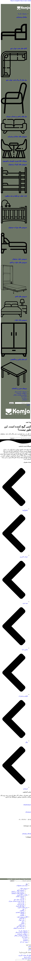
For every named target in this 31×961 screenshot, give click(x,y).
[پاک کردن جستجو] (14, 403)
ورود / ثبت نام (24, 942)
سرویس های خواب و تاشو (18, 262)
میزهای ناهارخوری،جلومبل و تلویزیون (15, 161)
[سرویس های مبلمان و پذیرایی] (14, 133)
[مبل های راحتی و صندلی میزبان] (14, 113)
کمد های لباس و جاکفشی (18, 359)
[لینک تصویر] (19, 877)
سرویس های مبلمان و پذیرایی (17, 136)
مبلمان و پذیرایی (21, 17)
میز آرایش (21, 924)
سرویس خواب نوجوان (19, 259)
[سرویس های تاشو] (14, 293)
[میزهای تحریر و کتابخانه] (14, 385)
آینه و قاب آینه (20, 926)
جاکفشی (22, 910)
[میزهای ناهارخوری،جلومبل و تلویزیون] (14, 157)
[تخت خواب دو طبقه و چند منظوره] (14, 192)
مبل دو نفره (21, 902)
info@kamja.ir (27, 804)
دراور (22, 921)
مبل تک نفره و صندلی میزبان (16, 901)
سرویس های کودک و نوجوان (17, 164)
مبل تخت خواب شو (19, 899)
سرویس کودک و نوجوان (17, 893)
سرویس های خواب (20, 320)
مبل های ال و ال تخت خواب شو (16, 80)
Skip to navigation (15, 0)
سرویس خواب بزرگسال (17, 891)
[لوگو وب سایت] (23, 11)
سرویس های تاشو (21, 296)
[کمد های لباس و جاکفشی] (14, 356)
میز (23, 909)
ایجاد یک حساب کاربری (25, 955)
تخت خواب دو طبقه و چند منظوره (16, 196)
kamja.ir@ (28, 812)
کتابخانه (22, 913)
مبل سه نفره (20, 904)
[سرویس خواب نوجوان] (14, 255)
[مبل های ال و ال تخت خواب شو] (14, 76)
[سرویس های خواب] (14, 316)
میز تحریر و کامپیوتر (18, 928)
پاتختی (22, 923)
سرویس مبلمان (20, 896)
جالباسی (22, 915)
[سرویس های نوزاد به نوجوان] (14, 224)
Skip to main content (25, 0)
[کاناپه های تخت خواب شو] (14, 45)
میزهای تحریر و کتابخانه (19, 388)
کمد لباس (21, 918)
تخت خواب (21, 920)
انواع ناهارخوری (20, 906)
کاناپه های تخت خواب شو (18, 48)
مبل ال (22, 898)
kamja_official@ (26, 833)
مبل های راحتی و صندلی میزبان (16, 116)
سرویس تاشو (20, 890)
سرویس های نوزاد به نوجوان (17, 227)
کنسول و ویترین (20, 912)
